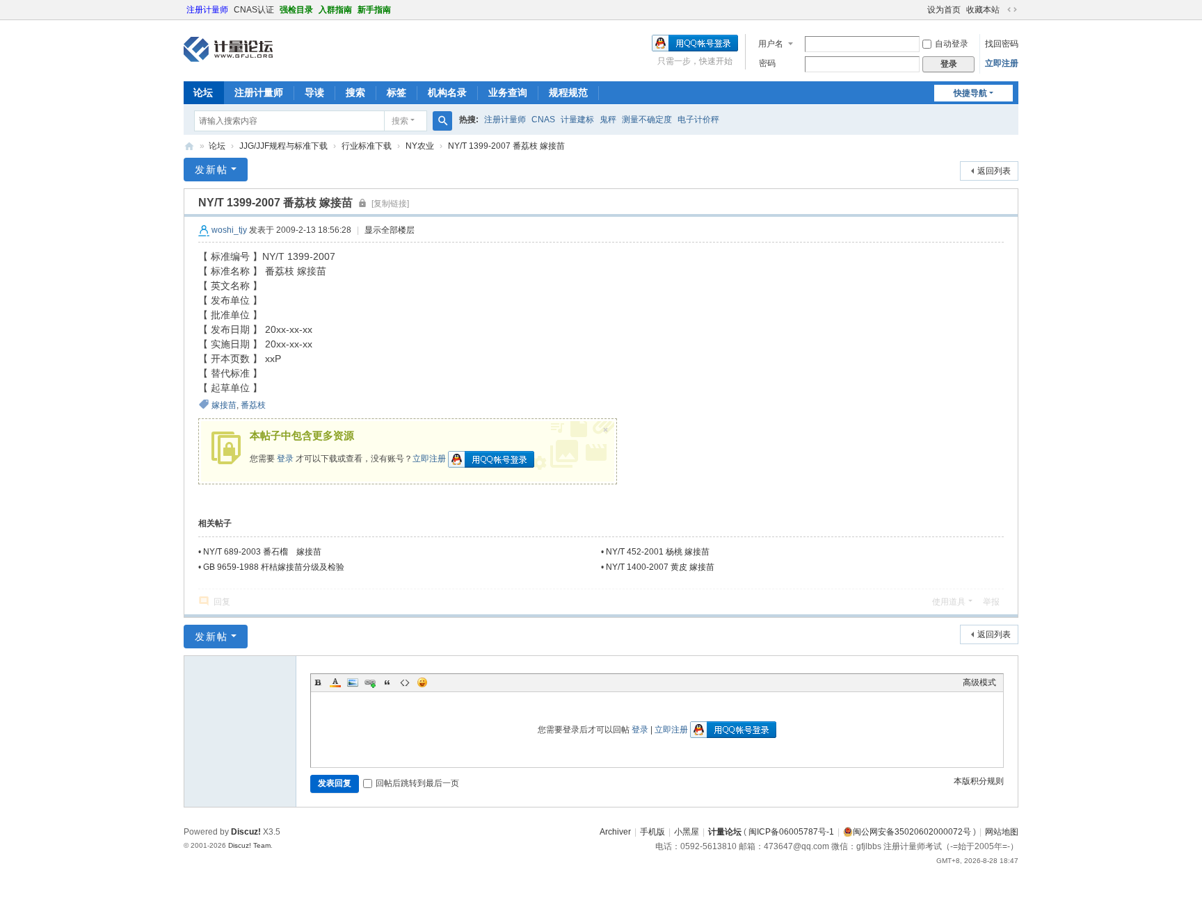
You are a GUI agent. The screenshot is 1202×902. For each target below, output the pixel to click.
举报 (991, 602)
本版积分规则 (979, 781)
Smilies (422, 682)
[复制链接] (390, 203)
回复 (222, 602)
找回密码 (1001, 44)
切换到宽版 (1012, 9)
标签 (396, 92)
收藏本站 (983, 10)
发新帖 (211, 169)
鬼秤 (608, 119)
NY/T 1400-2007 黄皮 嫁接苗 (660, 567)
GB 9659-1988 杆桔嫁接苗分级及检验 (273, 567)
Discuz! (246, 832)
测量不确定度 (647, 119)
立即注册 (1001, 63)
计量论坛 (189, 146)
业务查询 (507, 92)
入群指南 (335, 10)
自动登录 (951, 44)
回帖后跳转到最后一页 (417, 783)
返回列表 (994, 171)
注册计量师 (207, 10)
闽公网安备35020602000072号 (912, 832)
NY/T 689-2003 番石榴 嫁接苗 (262, 552)
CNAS (543, 119)
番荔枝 (253, 405)
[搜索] (442, 121)
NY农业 (420, 146)
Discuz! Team (249, 845)
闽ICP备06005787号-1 (791, 832)
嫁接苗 (224, 405)
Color (335, 682)
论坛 (203, 92)
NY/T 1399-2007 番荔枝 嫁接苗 (506, 146)
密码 (767, 63)
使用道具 (948, 602)
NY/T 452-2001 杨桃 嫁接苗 (658, 552)
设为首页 (944, 10)
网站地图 (1001, 832)
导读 (314, 92)
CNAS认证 (254, 10)
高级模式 (979, 682)
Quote (387, 682)
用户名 (770, 44)
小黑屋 (686, 832)
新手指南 (374, 10)
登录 (285, 459)
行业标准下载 (367, 146)
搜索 (355, 92)
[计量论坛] (228, 49)
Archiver (615, 832)
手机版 (652, 832)
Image (353, 682)
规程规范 (568, 92)
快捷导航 (970, 93)
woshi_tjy (229, 230)
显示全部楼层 (389, 230)
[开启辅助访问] (920, 9)
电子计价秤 (698, 119)
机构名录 (447, 92)
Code (405, 682)
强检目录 (296, 10)
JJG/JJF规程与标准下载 (283, 146)
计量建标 (577, 119)
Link (370, 682)
